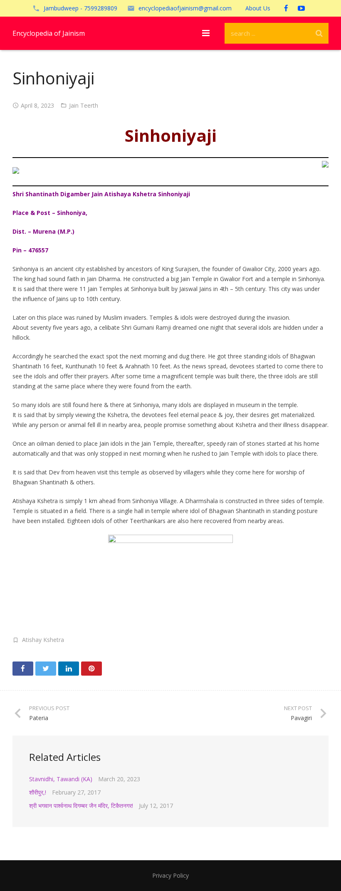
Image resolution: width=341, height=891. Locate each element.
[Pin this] (91, 668)
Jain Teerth (83, 105)
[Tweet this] (45, 668)
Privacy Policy (170, 875)
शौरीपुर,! (37, 792)
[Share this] (22, 668)
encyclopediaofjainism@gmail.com (185, 8)
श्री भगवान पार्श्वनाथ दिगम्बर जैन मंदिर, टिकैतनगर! (81, 806)
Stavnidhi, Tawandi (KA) (60, 779)
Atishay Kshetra (43, 640)
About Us (257, 8)
